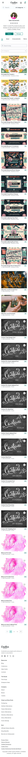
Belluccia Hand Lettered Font (9, 624)
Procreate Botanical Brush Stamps (10, 170)
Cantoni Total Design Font (8, 337)
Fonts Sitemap (5, 720)
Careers (3, 695)
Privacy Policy (4, 740)
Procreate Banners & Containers (10, 146)
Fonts (12, 291)
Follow (9, 34)
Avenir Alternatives (6, 712)
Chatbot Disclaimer (6, 744)
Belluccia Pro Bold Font (7, 576)
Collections (4, 666)
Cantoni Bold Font (6, 457)
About (2, 690)
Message (18, 34)
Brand (3, 692)
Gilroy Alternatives (6, 717)
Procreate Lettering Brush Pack (9, 242)
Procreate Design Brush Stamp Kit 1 (10, 122)
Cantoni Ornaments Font (8, 481)
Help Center (4, 669)
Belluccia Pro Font (6, 553)
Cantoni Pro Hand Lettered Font (10, 361)
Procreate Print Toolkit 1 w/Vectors (10, 98)
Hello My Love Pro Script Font (9, 289)
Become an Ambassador (7, 734)
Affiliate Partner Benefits (7, 728)
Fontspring (4, 703)
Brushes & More (15, 75)
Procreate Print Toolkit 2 (7, 74)
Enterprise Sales (5, 682)
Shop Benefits (5, 731)
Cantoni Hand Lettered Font (8, 433)
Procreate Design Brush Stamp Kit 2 (11, 265)
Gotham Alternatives (6, 706)
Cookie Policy (4, 746)
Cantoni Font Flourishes (7, 505)
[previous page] (7, 631)
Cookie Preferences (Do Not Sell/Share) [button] (11, 748)
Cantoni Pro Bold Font (7, 409)
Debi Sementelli (6, 75)
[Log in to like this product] (24, 58)
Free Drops (4, 679)
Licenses (3, 672)
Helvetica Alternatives (7, 715)
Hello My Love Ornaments (8, 313)
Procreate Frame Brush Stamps (9, 194)
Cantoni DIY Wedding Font (8, 529)
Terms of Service (5, 742)
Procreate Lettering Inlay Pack (9, 218)
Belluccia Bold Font (6, 600)
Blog (2, 663)
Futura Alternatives (6, 709)
